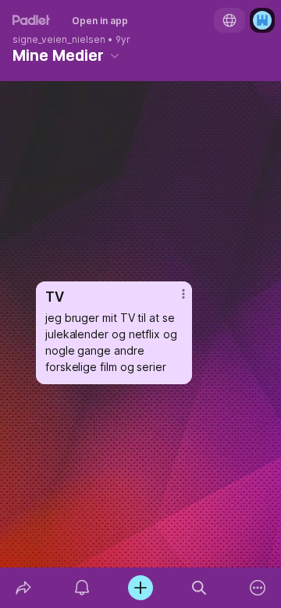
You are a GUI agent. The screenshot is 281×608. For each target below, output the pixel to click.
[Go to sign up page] (262, 20)
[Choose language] (229, 20)
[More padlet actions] (258, 587)
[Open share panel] (23, 587)
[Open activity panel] (81, 587)
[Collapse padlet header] (114, 55)
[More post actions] (173, 300)
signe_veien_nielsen (58, 39)
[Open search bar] (199, 588)
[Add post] (140, 587)
